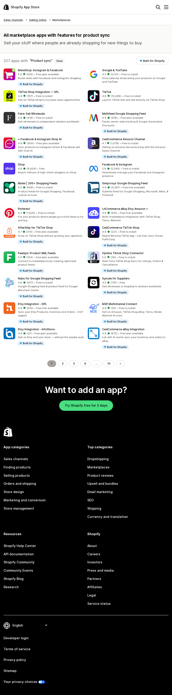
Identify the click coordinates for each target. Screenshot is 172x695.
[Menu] (166, 7)
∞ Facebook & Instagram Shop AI (40, 139)
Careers (93, 554)
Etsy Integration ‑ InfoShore (36, 329)
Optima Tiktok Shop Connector (123, 253)
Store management (19, 508)
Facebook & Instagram (117, 164)
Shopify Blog (14, 579)
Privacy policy (15, 660)
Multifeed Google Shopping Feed (124, 113)
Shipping (94, 508)
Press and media (100, 570)
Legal (91, 595)
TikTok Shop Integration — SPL (38, 92)
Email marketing (100, 492)
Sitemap (10, 671)
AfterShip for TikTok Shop (35, 227)
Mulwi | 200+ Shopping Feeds (38, 183)
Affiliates (94, 587)
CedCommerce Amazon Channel (123, 139)
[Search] (158, 7)
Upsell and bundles (102, 483)
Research (11, 587)
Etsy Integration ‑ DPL (32, 304)
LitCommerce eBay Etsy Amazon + (125, 208)
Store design (14, 492)
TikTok (106, 92)
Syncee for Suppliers (116, 278)
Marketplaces (98, 467)
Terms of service (17, 649)
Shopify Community (19, 562)
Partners (94, 579)
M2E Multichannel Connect (119, 304)
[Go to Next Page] (120, 363)
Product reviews (100, 475)
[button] (44, 78)
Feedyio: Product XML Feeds (37, 253)
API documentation (19, 554)
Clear (59, 60)
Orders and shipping (20, 483)
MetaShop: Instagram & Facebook (40, 70)
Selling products (17, 475)
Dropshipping (98, 459)
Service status (99, 603)
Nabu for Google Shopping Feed (39, 278)
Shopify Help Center (20, 546)
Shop (21, 164)
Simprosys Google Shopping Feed (125, 183)
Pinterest (24, 208)
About (92, 546)
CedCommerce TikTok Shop (121, 227)
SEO (90, 500)
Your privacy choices (20, 682)
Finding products (17, 467)
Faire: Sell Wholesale (31, 113)
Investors (94, 562)
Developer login (16, 638)
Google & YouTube (114, 70)
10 (108, 363)
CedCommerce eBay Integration (123, 329)
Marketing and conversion (25, 500)
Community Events (18, 570)
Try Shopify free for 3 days (86, 405)
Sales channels (16, 459)
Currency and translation (107, 517)
